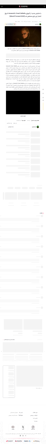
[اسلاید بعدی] (1, 351)
